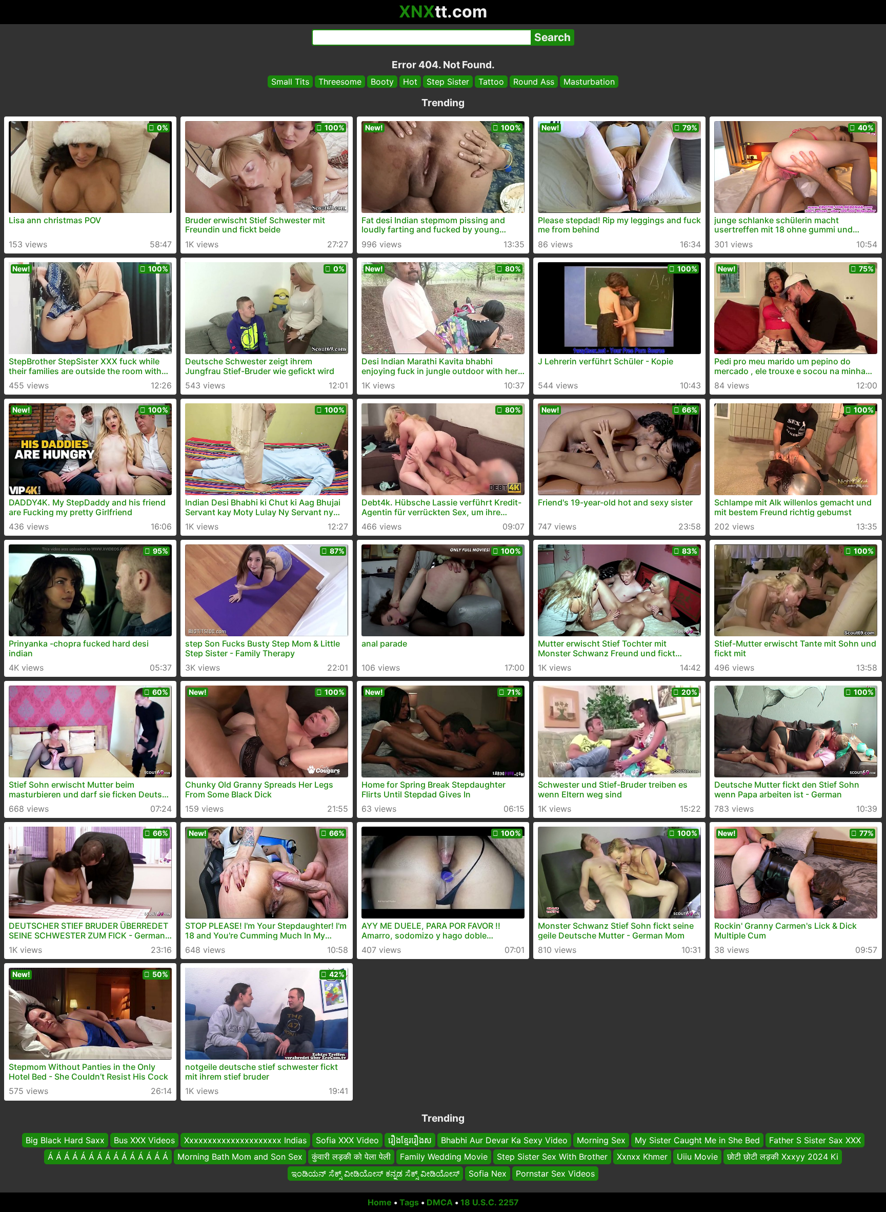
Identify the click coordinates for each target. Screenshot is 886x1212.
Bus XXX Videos (144, 1140)
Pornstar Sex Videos (555, 1173)
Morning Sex (601, 1140)
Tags (409, 1202)
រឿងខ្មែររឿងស (410, 1140)
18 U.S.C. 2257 (489, 1202)
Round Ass (533, 81)
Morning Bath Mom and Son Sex (240, 1157)
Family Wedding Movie (444, 1157)
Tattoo (491, 81)
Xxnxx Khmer (642, 1157)
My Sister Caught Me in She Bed (697, 1140)
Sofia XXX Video (347, 1140)
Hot (410, 81)
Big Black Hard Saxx (65, 1140)
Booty (382, 81)
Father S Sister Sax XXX (815, 1140)
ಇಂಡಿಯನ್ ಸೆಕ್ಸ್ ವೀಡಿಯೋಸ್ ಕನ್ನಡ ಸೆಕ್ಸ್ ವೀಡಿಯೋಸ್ (375, 1173)
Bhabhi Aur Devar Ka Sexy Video (504, 1140)
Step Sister (448, 81)
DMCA (440, 1202)
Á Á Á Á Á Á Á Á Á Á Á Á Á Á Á (108, 1157)
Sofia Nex (488, 1173)
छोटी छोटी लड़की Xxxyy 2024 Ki (782, 1157)
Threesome (339, 81)
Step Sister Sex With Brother (552, 1157)
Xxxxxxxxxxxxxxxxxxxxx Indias (245, 1140)
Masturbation (589, 81)
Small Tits (290, 81)
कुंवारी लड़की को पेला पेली (351, 1157)
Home (380, 1202)
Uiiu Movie (697, 1157)
